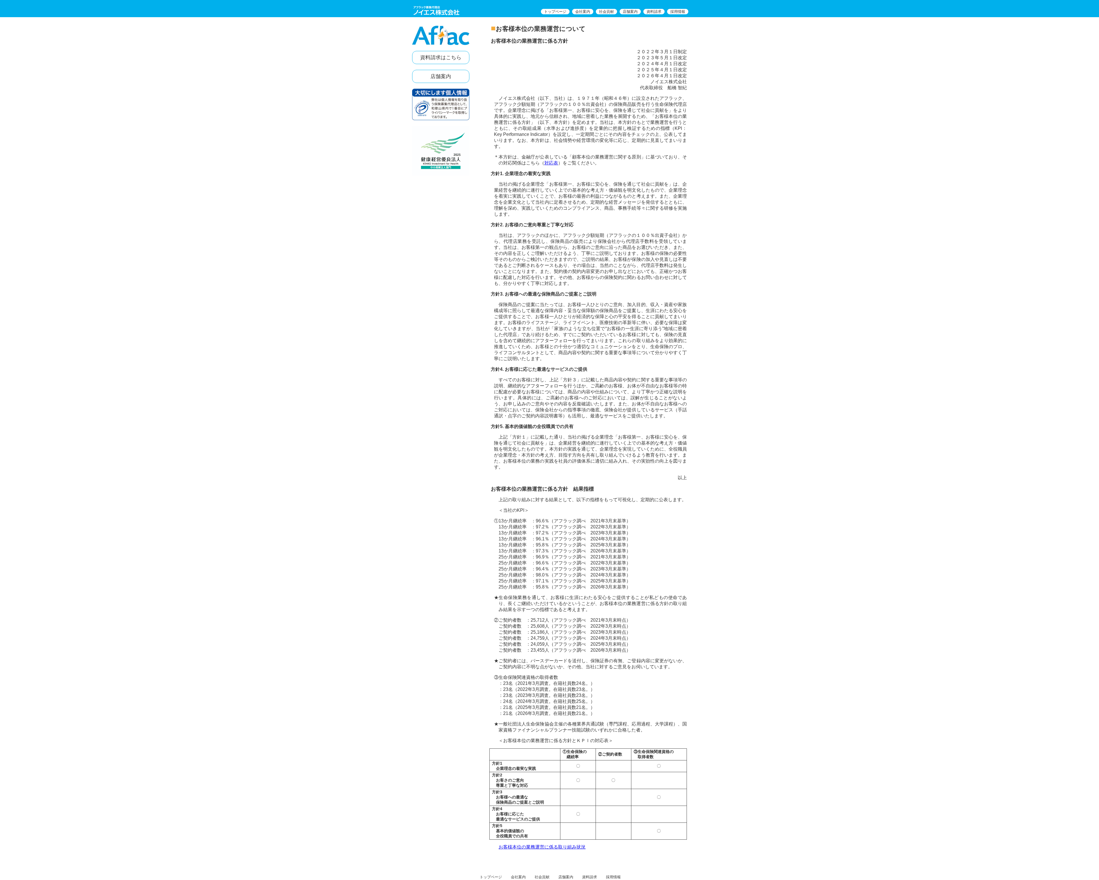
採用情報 (677, 11)
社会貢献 (606, 11)
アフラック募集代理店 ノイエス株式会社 (436, 10)
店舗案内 (630, 11)
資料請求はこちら (440, 57)
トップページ (555, 11)
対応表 (551, 162)
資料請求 (654, 11)
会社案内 (582, 11)
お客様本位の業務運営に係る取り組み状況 (542, 847)
